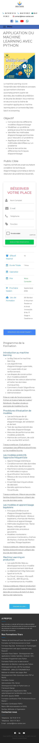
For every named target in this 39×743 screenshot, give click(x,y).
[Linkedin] (19, 733)
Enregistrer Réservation (19, 242)
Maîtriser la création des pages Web (14, 672)
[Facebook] (15, 733)
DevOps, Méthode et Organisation (13, 709)
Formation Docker (8, 680)
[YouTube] (24, 733)
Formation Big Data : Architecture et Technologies (19, 646)
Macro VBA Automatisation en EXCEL (14, 706)
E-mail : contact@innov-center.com (14, 723)
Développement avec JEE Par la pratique (16, 667)
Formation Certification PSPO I (12, 704)
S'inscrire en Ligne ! (19, 606)
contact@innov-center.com (24, 16)
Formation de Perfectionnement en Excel (16, 643)
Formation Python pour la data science (15, 661)
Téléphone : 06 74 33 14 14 (11, 718)
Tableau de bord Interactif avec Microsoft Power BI (19, 640)
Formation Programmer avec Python (14, 659)
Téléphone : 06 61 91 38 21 (11, 721)
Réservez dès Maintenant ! (20, 332)
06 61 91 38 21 (25, 13)
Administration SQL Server (11, 683)
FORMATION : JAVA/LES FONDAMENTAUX (16, 670)
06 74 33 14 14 (10, 13)
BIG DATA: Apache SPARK (10, 696)
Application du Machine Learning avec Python (17, 664)
